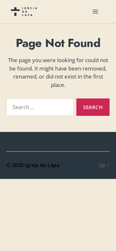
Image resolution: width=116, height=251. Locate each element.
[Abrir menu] (95, 11)
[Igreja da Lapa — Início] (24, 11)
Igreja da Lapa (42, 165)
